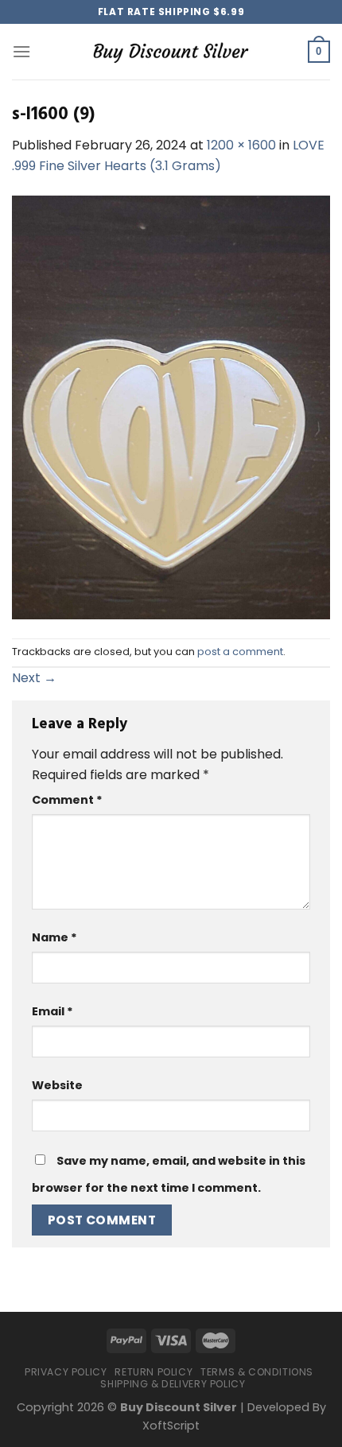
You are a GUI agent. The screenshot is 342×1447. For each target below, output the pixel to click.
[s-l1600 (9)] (171, 407)
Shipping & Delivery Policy (172, 1384)
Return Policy (153, 1372)
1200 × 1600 (241, 145)
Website (57, 1085)
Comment (67, 800)
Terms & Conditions (256, 1372)
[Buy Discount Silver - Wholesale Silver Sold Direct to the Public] (171, 51)
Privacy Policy (66, 1372)
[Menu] (21, 51)
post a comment (240, 651)
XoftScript (171, 1425)
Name (54, 937)
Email (52, 1011)
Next (34, 678)
